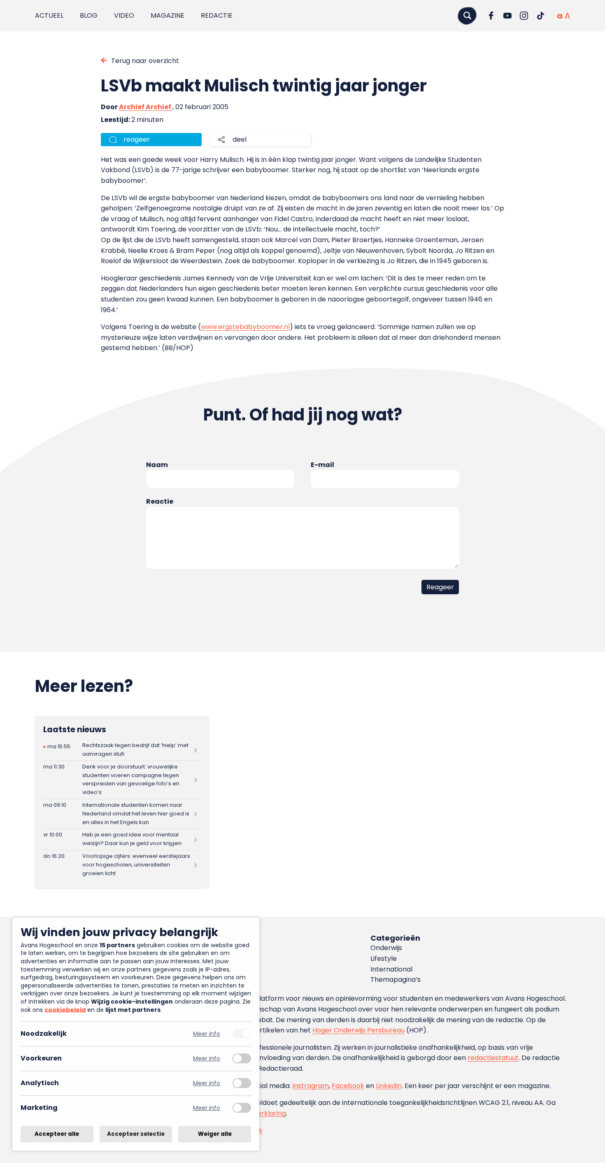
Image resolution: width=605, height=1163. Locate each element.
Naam (157, 464)
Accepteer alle (57, 1134)
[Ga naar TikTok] (540, 15)
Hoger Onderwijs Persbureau (358, 1030)
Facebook (348, 1086)
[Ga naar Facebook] (491, 15)
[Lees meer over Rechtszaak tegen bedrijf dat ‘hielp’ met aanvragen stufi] (121, 750)
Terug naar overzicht (145, 60)
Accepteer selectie (136, 1134)
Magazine (167, 15)
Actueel (49, 15)
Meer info (206, 1034)
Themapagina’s (395, 979)
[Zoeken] (467, 15)
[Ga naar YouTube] (507, 15)
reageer (136, 139)
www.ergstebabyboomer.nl (245, 327)
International (391, 969)
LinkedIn (389, 1086)
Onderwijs (386, 948)
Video (124, 15)
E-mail (322, 464)
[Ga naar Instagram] (524, 15)
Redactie (217, 15)
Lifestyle (383, 958)
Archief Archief (145, 107)
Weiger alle (215, 1134)
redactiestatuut (493, 1058)
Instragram (310, 1086)
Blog (89, 15)
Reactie (159, 501)
